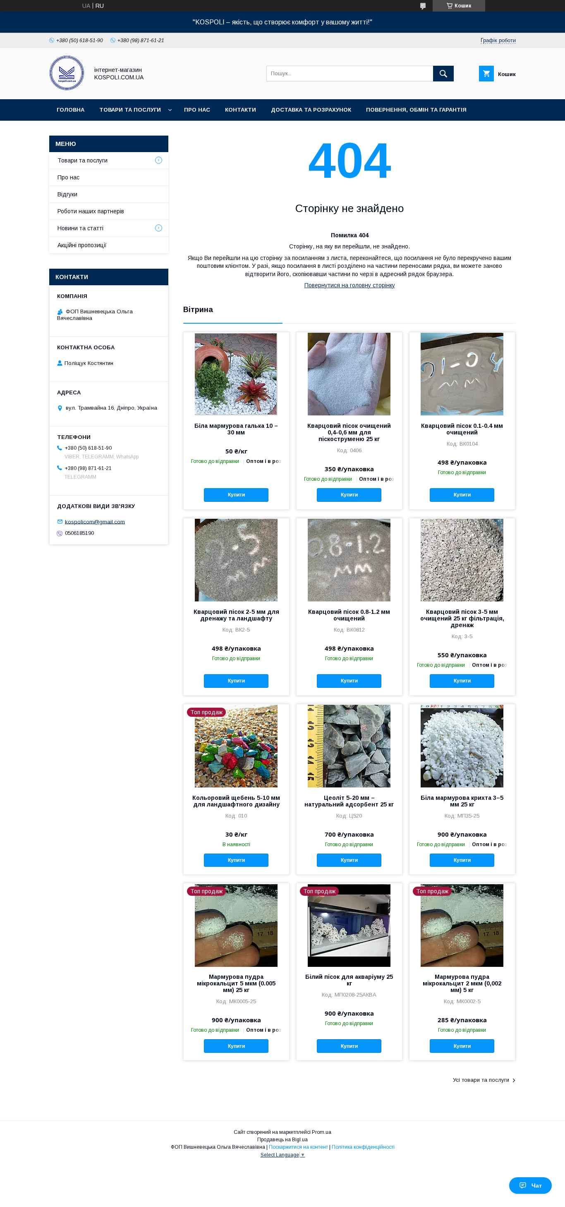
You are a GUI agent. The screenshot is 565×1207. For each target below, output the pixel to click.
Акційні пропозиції (82, 245)
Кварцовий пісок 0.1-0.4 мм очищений (462, 429)
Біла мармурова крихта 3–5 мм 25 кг (462, 801)
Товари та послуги (130, 110)
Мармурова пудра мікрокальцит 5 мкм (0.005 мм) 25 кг (236, 983)
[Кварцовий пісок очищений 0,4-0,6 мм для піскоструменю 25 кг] (349, 373)
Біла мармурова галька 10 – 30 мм (236, 429)
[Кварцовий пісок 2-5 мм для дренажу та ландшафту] (236, 559)
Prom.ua (321, 1132)
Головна (70, 110)
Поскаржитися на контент (298, 1147)
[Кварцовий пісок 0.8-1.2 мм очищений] (349, 559)
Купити (236, 495)
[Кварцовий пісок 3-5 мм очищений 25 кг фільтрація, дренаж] (462, 559)
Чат (536, 1185)
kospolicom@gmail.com (95, 521)
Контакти (240, 110)
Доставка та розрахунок (311, 110)
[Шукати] (443, 73)
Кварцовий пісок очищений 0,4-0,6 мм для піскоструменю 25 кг (349, 432)
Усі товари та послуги (481, 1080)
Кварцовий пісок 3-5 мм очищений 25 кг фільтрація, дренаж (462, 618)
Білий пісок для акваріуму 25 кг (349, 980)
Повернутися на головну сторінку (349, 285)
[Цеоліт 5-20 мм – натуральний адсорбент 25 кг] (349, 745)
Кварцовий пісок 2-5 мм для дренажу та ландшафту (236, 615)
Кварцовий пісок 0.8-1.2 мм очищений (349, 615)
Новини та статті (80, 228)
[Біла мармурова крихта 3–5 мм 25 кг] (462, 745)
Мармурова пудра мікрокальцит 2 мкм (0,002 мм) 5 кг (462, 983)
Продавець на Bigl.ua (282, 1140)
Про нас (197, 110)
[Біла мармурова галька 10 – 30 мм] (236, 373)
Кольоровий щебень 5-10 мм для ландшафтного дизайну (236, 801)
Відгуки (67, 194)
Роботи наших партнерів (90, 211)
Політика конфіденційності (363, 1147)
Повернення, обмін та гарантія (416, 110)
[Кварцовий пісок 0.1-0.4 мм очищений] (462, 373)
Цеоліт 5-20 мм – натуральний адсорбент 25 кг (349, 801)
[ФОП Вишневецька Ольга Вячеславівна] (66, 88)
